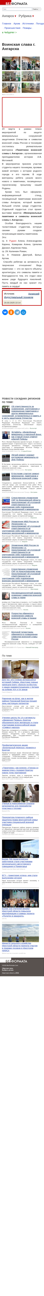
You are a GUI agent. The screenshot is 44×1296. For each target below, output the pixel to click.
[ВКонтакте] (5, 312)
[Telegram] (17, 312)
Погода (40, 23)
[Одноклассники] (11, 312)
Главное (6, 23)
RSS (17, 973)
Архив (16, 23)
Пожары (27, 28)
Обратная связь (7, 968)
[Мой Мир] (23, 312)
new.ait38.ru (10, 94)
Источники (28, 23)
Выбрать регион (7, 970)
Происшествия (12, 28)
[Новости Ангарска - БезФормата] (14, 3)
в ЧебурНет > (9, 32)
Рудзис (13, 241)
